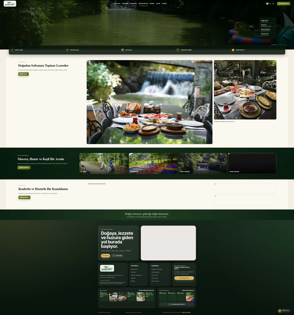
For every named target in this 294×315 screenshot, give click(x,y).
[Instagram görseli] (163, 296)
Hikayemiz (125, 3)
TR (267, 3)
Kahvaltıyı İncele (24, 39)
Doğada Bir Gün (143, 3)
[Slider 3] (274, 44)
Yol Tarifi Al (105, 255)
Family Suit (155, 278)
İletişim (164, 3)
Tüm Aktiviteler (24, 167)
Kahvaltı (133, 272)
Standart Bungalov (157, 269)
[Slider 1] (271, 44)
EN (270, 3)
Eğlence (152, 3)
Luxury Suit (155, 275)
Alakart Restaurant (136, 275)
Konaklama (133, 3)
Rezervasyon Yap (184, 278)
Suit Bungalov (155, 272)
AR (273, 3)
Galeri (158, 3)
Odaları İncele (24, 197)
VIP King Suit (155, 281)
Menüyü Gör (23, 74)
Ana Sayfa (117, 3)
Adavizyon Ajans (186, 312)
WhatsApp (119, 255)
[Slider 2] (273, 44)
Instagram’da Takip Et (178, 304)
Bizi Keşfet (41, 39)
